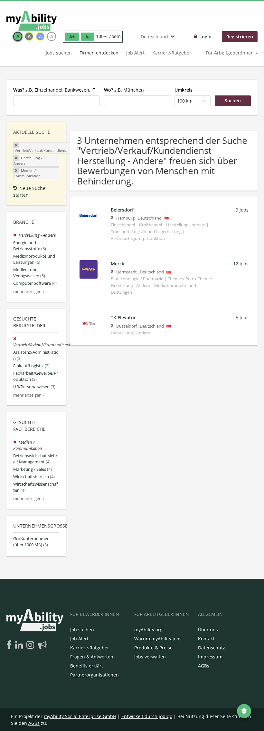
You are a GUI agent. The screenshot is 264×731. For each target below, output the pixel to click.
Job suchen (82, 630)
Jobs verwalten (150, 657)
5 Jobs (242, 317)
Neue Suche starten (29, 191)
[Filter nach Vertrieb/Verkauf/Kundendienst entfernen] (15, 338)
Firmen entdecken (99, 53)
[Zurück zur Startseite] (31, 21)
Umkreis (183, 90)
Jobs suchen (59, 53)
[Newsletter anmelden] (42, 645)
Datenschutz (211, 648)
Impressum (210, 657)
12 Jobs (241, 264)
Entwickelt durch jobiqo (146, 716)
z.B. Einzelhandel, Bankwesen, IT (54, 90)
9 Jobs (242, 210)
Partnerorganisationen (94, 675)
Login (205, 37)
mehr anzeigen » (28, 291)
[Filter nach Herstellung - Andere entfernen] (16, 235)
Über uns (208, 630)
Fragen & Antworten (91, 657)
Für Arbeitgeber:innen (230, 53)
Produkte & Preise (153, 648)
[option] (17, 36)
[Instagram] (31, 645)
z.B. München (124, 90)
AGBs (203, 666)
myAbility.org (148, 630)
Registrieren (239, 37)
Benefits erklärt (86, 666)
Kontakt (206, 639)
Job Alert (135, 53)
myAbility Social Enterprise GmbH (80, 716)
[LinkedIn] (20, 645)
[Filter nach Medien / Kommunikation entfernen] (16, 442)
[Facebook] (10, 645)
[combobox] (56, 100)
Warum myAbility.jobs (158, 639)
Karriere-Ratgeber (171, 53)
